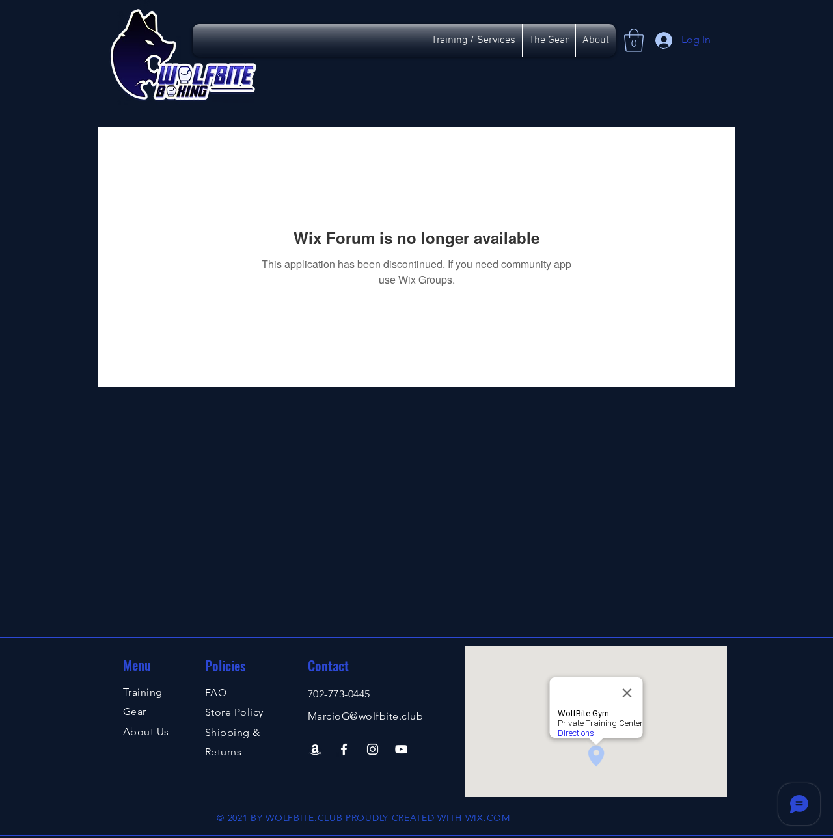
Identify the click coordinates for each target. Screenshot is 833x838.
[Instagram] (372, 749)
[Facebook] (343, 749)
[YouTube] (401, 749)
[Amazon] (315, 749)
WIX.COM (487, 818)
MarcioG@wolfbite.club (365, 716)
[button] (634, 40)
